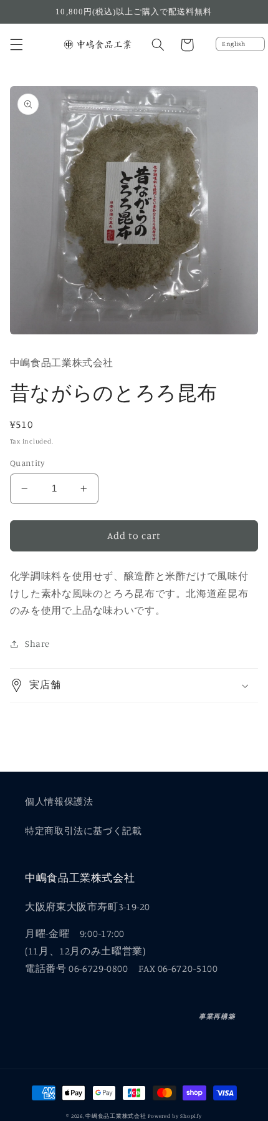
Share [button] (37, 643)
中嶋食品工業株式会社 (115, 1115)
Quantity (27, 463)
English (233, 43)
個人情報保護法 (59, 801)
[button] (16, 45)
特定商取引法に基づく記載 (83, 830)
